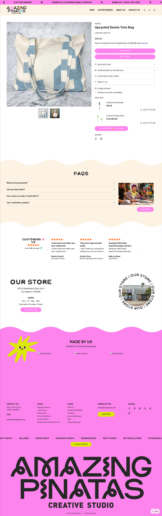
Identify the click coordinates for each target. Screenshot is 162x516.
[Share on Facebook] (95, 139)
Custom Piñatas (150, 438)
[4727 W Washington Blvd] (81, 295)
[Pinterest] (139, 408)
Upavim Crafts (103, 33)
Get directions (30, 310)
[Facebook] (129, 408)
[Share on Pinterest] (101, 139)
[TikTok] (129, 413)
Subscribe (106, 414)
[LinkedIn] (150, 408)
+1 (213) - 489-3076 (13, 409)
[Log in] (149, 10)
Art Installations (97, 438)
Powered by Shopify (90, 513)
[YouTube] (144, 408)
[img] (33, 245)
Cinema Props (7, 438)
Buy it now (125, 57)
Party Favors (74, 438)
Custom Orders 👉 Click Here (111, 128)
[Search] (144, 10)
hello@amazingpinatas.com (16, 419)
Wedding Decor (53, 438)
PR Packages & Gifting (124, 438)
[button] (9, 64)
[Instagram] (134, 408)
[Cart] (154, 10)
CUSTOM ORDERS (81, 444)
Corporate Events (30, 438)
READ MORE (145, 209)
